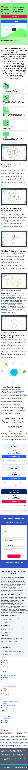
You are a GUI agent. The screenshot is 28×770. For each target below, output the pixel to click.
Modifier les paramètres (21, 767)
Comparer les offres (14, 456)
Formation (5, 690)
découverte (12, 588)
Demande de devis (7, 664)
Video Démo (5, 669)
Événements (5, 720)
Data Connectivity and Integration (10, 701)
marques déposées (18, 742)
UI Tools (4, 703)
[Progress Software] (4, 730)
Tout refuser (7, 767)
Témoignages (6, 667)
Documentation (6, 679)
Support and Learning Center (9, 675)
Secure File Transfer (7, 694)
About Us (5, 712)
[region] (14, 759)
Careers (4, 724)
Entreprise (6, 536)
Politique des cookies (9, 759)
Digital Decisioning (7, 699)
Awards (4, 714)
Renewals (5, 688)
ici (9, 562)
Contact (4, 671)
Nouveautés (5, 662)
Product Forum (6, 682)
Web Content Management (9, 705)
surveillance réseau (19, 391)
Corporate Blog (6, 722)
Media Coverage (6, 718)
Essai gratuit (15, 16)
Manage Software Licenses (9, 686)
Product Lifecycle (7, 684)
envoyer (14, 556)
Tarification (5, 660)
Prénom (5, 527)
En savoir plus (7, 622)
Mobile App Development (8, 697)
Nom (5, 531)
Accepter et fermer (14, 763)
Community (5, 677)
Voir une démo (15, 21)
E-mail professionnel (8, 540)
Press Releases (6, 716)
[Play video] (14, 29)
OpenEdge (5, 707)
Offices (4, 727)
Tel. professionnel (8, 549)
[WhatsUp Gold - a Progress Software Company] (14, 1)
